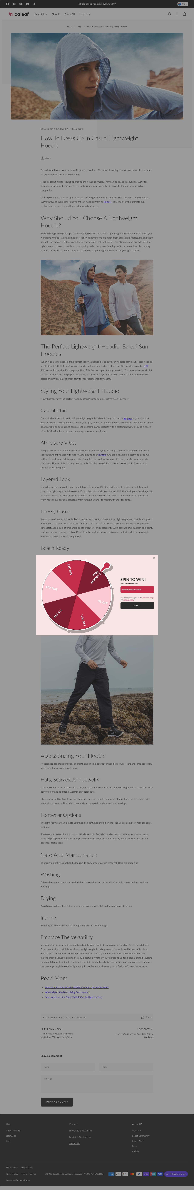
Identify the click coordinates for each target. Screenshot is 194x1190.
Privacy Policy (129, 600)
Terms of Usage (148, 598)
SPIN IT (137, 605)
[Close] (154, 558)
